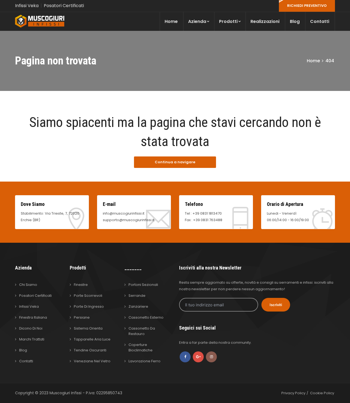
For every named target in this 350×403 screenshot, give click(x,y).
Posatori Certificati (64, 5)
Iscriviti (276, 305)
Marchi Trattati (31, 339)
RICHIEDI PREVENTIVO (307, 5)
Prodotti (228, 21)
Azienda (197, 21)
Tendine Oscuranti (90, 350)
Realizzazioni (264, 21)
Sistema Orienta (88, 328)
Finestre (81, 284)
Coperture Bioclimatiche (141, 347)
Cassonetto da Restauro (142, 331)
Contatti (319, 21)
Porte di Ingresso (89, 306)
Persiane (82, 317)
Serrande (137, 295)
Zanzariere (138, 306)
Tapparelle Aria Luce (92, 339)
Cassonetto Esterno (146, 317)
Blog (295, 21)
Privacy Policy (293, 393)
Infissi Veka (27, 5)
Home (171, 21)
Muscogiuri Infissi (66, 393)
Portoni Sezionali (143, 284)
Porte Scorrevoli (88, 295)
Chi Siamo (28, 284)
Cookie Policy (322, 393)
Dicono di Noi (30, 328)
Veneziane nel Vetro (92, 361)
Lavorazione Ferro (145, 361)
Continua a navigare (175, 162)
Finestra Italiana (33, 317)
